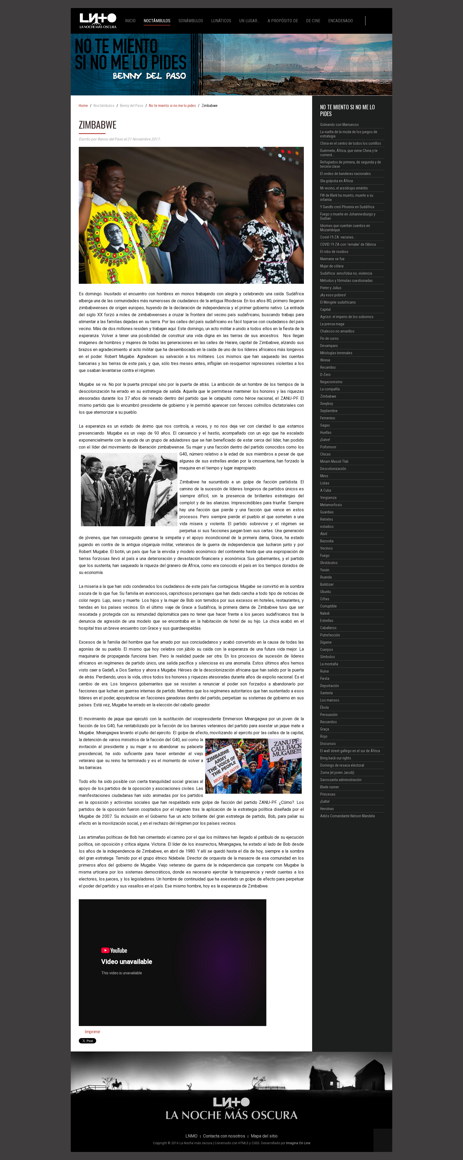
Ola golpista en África (336, 181)
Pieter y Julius (330, 288)
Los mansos (329, 700)
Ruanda (326, 577)
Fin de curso (329, 338)
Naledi (325, 613)
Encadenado (340, 20)
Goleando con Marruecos (339, 124)
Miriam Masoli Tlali (334, 461)
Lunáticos (221, 20)
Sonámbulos (190, 20)
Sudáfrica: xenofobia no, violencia (346, 273)
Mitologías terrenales (336, 353)
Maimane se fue (332, 259)
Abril (323, 534)
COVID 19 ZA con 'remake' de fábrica (348, 244)
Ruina (324, 671)
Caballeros (328, 628)
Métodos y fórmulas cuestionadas (346, 280)
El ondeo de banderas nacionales (345, 173)
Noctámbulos (157, 20)
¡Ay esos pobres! (333, 295)
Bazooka (327, 541)
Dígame (326, 642)
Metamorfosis (331, 505)
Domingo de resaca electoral (342, 765)
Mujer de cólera (331, 266)
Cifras (324, 599)
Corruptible (328, 606)
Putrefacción (330, 635)
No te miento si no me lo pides (172, 106)
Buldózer (327, 584)
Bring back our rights (335, 758)
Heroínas (327, 809)
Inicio (130, 20)
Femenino (327, 418)
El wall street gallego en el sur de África (350, 751)
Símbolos (327, 657)
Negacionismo (331, 382)
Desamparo (329, 346)
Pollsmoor (328, 447)
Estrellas (326, 620)
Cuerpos (326, 649)
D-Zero (325, 374)
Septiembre (329, 411)
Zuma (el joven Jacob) (337, 772)
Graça (324, 729)
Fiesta (324, 678)
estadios (327, 526)
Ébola (324, 707)
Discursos (328, 743)
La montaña (329, 664)
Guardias (327, 512)
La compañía (330, 389)
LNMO (191, 1136)
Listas (324, 483)
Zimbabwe (328, 396)
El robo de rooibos (334, 251)
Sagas (325, 425)
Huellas (325, 432)
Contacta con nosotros (224, 1136)
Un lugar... (249, 20)
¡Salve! (325, 440)
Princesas (327, 794)
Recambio (328, 367)
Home (83, 106)
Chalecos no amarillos (337, 331)
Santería (326, 693)
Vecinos (326, 548)
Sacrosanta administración (340, 780)
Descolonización (333, 469)
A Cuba (325, 490)
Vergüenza (328, 497)
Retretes (326, 519)
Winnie (325, 360)
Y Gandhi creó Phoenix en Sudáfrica (347, 207)
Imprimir (92, 1031)
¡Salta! (325, 801)
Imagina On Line (298, 1143)
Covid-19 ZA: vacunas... (338, 237)
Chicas (325, 454)
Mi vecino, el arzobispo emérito (344, 188)
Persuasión (329, 715)
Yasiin (324, 570)
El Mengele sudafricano (338, 302)
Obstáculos (329, 563)
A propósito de (283, 20)
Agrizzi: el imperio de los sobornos (347, 317)
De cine (313, 20)
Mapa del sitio (264, 1136)
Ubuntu (325, 592)
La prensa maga (332, 324)
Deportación (329, 686)
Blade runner (329, 787)
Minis (324, 476)
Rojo (323, 736)
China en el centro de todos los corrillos (350, 143)
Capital (325, 309)
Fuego (325, 555)
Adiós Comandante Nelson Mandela (347, 816)
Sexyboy (326, 403)
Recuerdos (328, 722)
